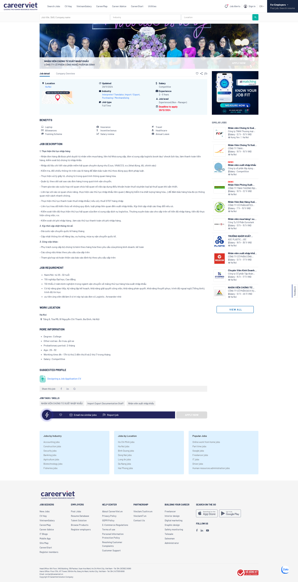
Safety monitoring (174, 529)
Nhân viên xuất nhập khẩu (141, 403)
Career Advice (119, 6)
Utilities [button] (152, 6)
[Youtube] (207, 530)
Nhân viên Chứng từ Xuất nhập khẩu (241, 127)
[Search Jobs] (255, 17)
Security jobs (49, 450)
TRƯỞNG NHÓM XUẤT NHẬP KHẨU (239, 236)
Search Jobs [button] (53, 6)
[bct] (247, 572)
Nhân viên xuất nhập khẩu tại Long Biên (242, 253)
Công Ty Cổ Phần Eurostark (241, 222)
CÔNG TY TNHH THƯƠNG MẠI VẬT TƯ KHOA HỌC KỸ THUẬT (241, 188)
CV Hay (68, 6)
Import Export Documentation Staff (105, 403)
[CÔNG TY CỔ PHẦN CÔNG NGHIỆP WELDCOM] (220, 259)
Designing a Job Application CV (64, 378)
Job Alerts (235, 6)
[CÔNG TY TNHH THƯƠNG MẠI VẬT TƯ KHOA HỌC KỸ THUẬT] (220, 187)
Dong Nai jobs (125, 455)
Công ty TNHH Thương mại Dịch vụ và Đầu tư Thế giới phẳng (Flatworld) (240, 131)
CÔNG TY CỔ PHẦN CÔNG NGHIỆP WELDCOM (240, 256)
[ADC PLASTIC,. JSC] (220, 241)
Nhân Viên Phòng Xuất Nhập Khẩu (240, 184)
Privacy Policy (109, 515)
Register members (49, 552)
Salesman (170, 538)
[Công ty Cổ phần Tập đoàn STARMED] (220, 276)
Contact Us (139, 520)
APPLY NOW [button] (239, 62)
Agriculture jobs (51, 459)
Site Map (44, 543)
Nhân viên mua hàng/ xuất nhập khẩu (242, 218)
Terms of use (108, 529)
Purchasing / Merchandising (115, 97)
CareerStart (137, 6)
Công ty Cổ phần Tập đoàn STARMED (240, 273)
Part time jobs (199, 446)
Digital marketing (173, 520)
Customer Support (111, 550)
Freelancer (170, 511)
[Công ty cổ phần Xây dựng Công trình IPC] (220, 168)
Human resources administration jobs (211, 468)
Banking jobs (49, 455)
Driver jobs (197, 463)
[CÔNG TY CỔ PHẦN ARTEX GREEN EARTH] (220, 207)
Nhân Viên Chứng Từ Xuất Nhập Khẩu (241, 144)
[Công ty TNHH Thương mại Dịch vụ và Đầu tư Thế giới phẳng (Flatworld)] (220, 133)
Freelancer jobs (200, 455)
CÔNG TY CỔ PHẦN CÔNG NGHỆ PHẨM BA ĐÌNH (69, 64)
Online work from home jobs (206, 442)
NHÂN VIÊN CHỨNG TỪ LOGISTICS (240, 287)
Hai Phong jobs (125, 468)
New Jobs (45, 511)
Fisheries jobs (50, 468)
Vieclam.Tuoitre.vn (142, 511)
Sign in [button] (252, 6)
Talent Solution (79, 520)
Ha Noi (48, 86)
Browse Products (79, 524)
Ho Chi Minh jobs (126, 442)
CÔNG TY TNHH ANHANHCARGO (235, 148)
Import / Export (132, 94)
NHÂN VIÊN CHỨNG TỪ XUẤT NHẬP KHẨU (62, 403)
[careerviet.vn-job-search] (207, 513)
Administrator (172, 543)
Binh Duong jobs (126, 450)
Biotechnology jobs (52, 463)
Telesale (169, 534)
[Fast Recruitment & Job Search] (20, 5)
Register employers (81, 529)
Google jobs (198, 450)
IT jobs (195, 459)
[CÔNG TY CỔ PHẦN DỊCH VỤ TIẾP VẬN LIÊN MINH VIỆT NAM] (220, 293)
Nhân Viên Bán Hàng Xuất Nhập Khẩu (241, 201)
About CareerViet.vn (112, 511)
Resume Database (80, 515)
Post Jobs (76, 511)
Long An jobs (124, 459)
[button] (197, 73)
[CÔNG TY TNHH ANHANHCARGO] (220, 150)
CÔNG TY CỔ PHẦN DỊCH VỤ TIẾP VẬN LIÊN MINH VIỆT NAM (242, 290)
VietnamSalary (84, 6)
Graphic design (172, 524)
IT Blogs (44, 534)
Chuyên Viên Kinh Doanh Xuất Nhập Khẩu (241, 270)
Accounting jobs (51, 442)
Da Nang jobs (124, 463)
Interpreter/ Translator (113, 94)
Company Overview (65, 73)
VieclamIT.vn (139, 515)
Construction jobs (52, 446)
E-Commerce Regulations (115, 524)
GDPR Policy (108, 520)
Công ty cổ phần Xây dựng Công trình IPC (240, 168)
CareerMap (101, 6)
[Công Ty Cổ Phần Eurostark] (220, 224)
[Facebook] (197, 530)
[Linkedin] (202, 530)
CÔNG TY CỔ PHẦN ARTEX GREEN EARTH (240, 205)
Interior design (172, 515)
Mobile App (45, 538)
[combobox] (75, 17)
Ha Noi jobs (123, 446)
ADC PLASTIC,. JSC (237, 239)
